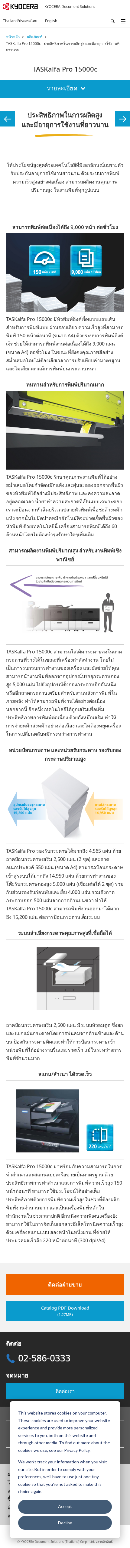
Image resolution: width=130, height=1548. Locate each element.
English (51, 20)
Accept (65, 1506)
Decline (65, 1522)
